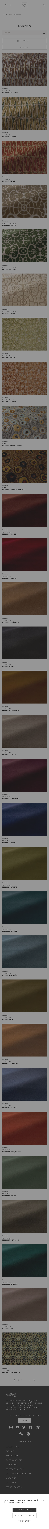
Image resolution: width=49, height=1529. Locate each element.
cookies (17, 1500)
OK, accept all (24, 1510)
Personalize (24, 1521)
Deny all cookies (24, 1515)
